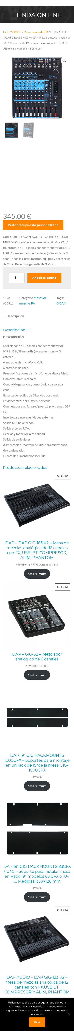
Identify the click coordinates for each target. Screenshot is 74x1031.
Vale (37, 1022)
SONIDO (16, 32)
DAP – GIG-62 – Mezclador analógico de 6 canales (37, 656)
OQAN (61, 303)
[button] (64, 60)
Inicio (6, 32)
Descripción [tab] (15, 316)
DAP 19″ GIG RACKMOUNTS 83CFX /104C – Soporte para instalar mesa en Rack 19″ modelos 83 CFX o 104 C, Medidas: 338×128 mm (37, 874)
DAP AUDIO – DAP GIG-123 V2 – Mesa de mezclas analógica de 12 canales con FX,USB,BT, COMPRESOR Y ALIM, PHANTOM (37, 984)
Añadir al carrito (44, 278)
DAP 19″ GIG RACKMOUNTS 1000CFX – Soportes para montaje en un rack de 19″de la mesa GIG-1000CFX (37, 763)
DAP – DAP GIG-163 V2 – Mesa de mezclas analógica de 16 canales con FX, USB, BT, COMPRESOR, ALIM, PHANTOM (37, 550)
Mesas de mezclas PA (36, 32)
